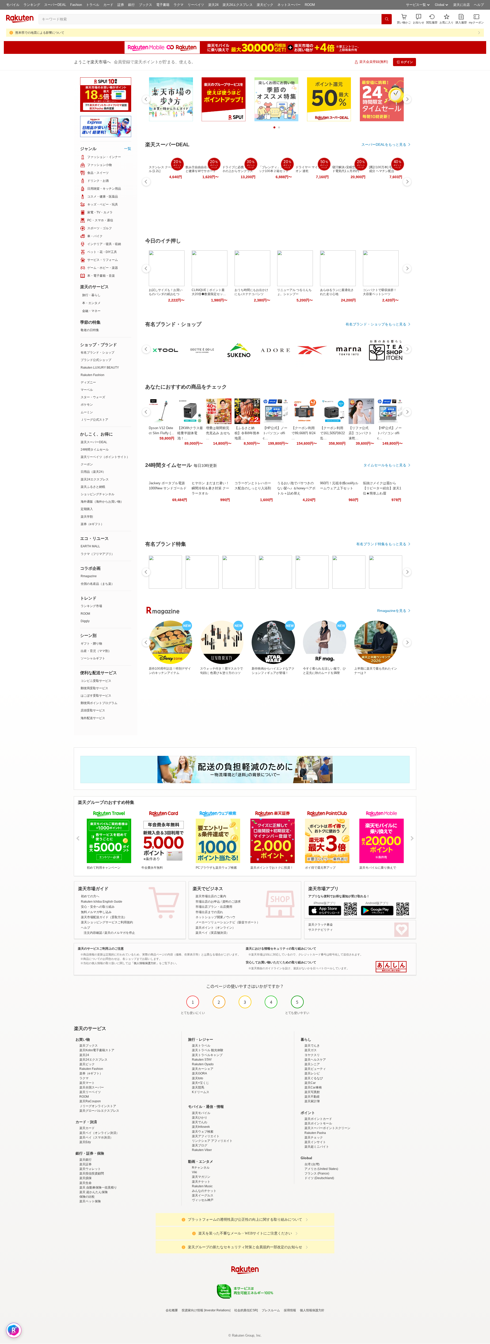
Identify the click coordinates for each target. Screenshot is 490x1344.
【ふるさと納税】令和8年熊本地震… (247, 433)
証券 (120, 5)
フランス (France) (316, 1173)
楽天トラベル (201, 1045)
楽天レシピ (312, 1073)
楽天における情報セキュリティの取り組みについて (281, 948)
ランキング (31, 5)
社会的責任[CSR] (246, 1310)
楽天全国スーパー (91, 1087)
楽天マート (87, 1083)
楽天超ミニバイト (316, 1146)
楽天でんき (312, 1045)
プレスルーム (271, 1310)
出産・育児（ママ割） (96, 651)
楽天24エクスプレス (238, 5)
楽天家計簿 (312, 1101)
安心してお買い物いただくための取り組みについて (281, 962)
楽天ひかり (199, 1117)
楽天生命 (85, 1183)
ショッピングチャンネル (97, 494)
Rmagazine (89, 576)
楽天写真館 (312, 1092)
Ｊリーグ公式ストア (94, 419)
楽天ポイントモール (318, 1123)
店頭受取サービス (93, 710)
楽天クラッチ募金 (320, 924)
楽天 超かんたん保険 (93, 1192)
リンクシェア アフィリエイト (212, 1141)
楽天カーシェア (202, 1069)
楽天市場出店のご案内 (210, 896)
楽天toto (197, 1078)
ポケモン (87, 404)
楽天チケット (201, 1181)
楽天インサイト (315, 1142)
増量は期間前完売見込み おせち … (218, 433)
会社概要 (172, 1310)
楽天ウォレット (90, 1169)
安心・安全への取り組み (98, 907)
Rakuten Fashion (92, 375)
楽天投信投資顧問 (91, 1173)
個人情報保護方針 (312, 1310)
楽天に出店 (461, 5)
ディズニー (88, 382)
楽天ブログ (199, 1145)
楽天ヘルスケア (315, 1059)
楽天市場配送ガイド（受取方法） (104, 917)
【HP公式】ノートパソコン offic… (275, 433)
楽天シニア (312, 1064)
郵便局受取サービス (94, 688)
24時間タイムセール (95, 449)
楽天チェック (313, 1137)
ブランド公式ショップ (96, 360)
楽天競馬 (198, 1087)
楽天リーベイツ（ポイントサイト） (105, 457)
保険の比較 (87, 1196)
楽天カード (87, 1128)
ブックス (145, 5)
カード (108, 5)
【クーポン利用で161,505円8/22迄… (332, 433)
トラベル (92, 5)
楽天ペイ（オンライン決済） (99, 1133)
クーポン (87, 464)
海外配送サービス (93, 718)
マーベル (87, 390)
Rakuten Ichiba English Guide (101, 901)
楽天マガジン (201, 1177)
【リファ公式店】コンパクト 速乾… (360, 433)
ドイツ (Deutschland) (319, 1178)
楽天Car (310, 1083)
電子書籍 (162, 5)
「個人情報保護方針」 (145, 963)
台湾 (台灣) (312, 1164)
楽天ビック (265, 5)
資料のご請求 (231, 901)
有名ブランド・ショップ (97, 352)
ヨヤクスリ (312, 1055)
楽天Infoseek (201, 1127)
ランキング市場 (91, 606)
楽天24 (213, 5)
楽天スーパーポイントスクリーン (327, 1128)
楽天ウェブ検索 (202, 1131)
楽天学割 (87, 516)
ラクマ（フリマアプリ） (97, 554)
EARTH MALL (90, 546)
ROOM (310, 5)
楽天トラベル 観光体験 (207, 1050)
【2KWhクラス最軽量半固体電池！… (190, 433)
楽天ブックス (88, 1045)
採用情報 (290, 1310)
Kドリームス (200, 1092)
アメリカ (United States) (321, 1169)
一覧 (127, 149)
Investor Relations (217, 1310)
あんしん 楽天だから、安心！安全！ (391, 966)
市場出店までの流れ (209, 912)
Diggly (85, 621)
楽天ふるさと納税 (93, 487)
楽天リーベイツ (90, 1092)
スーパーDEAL (55, 5)
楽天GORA (199, 1073)
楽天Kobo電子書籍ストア (96, 1050)
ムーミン (87, 412)
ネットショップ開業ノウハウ (215, 917)
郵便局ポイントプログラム (99, 703)
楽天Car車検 (313, 1087)
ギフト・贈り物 (91, 643)
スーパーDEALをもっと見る (383, 144)
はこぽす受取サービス (96, 695)
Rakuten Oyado (203, 1064)
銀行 (131, 5)
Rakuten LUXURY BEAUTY (100, 367)
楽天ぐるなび (313, 1078)
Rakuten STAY (202, 1059)
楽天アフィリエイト (205, 1136)
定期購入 (87, 509)
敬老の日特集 (90, 330)
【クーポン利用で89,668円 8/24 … (303, 433)
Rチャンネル (201, 1167)
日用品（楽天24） (93, 472)
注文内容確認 (93, 933)
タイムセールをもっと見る (384, 465)
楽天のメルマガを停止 (119, 933)
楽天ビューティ (315, 1069)
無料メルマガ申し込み (96, 912)
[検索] (387, 19)
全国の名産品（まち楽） (97, 584)
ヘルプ (479, 5)
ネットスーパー (289, 5)
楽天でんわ (199, 1122)
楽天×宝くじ (200, 1083)
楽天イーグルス (202, 1195)
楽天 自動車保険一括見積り (98, 1187)
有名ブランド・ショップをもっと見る (376, 324)
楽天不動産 (312, 1096)
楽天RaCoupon (90, 1101)
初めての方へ (90, 896)
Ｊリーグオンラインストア (97, 1106)
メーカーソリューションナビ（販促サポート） (227, 922)
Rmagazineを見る (391, 611)
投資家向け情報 (192, 1310)
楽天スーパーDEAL (94, 442)
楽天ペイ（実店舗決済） (212, 933)
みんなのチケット (204, 1191)
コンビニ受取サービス (96, 681)
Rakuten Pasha (315, 1133)
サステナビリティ (320, 929)
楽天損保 (85, 1178)
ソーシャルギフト (93, 658)
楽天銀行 (85, 1159)
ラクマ (178, 5)
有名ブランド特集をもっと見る (381, 544)
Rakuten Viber (202, 1150)
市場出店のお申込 (207, 901)
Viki (194, 1172)
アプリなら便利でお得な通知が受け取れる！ (339, 896)
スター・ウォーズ (93, 397)
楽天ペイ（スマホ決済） (96, 1137)
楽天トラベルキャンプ (207, 1055)
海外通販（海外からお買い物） (102, 501)
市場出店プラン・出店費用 (213, 907)
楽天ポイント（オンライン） (215, 927)
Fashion (76, 5)
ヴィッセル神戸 (202, 1200)
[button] (418, 19)
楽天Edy (85, 1142)
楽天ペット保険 (90, 1201)
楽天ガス (310, 1050)
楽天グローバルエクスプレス (99, 1110)
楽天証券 (85, 1164)
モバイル (12, 5)
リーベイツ (196, 5)
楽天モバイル (201, 1113)
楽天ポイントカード (318, 1119)
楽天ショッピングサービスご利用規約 (107, 922)
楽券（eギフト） (92, 524)
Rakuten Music (202, 1186)
